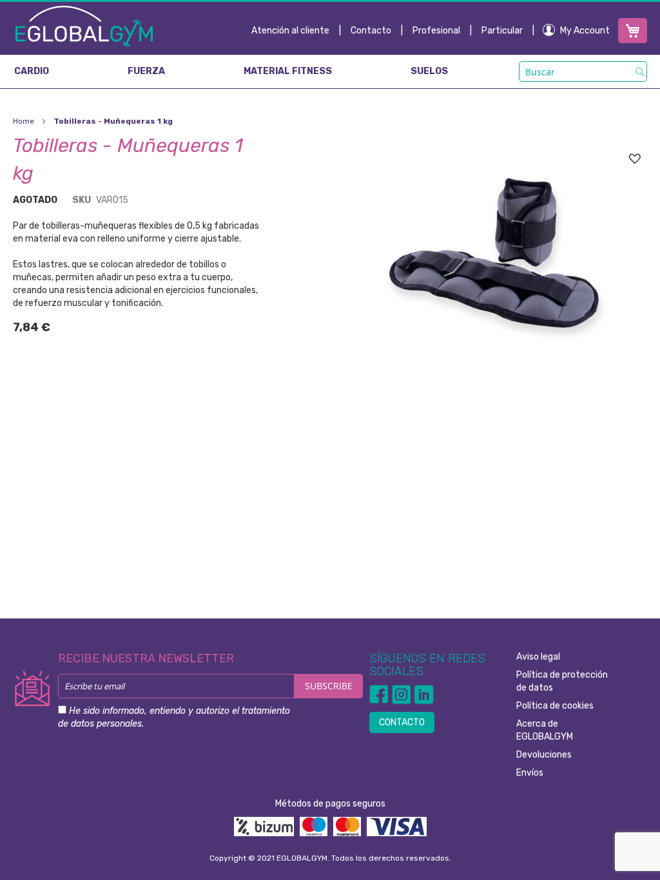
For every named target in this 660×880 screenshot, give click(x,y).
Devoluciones (544, 754)
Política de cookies (555, 705)
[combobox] (583, 71)
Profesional (436, 30)
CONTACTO (402, 722)
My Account (585, 30)
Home (23, 121)
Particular (502, 30)
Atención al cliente (290, 30)
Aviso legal (538, 656)
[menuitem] (31, 71)
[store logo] (84, 25)
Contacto (371, 30)
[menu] (330, 71)
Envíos (529, 772)
